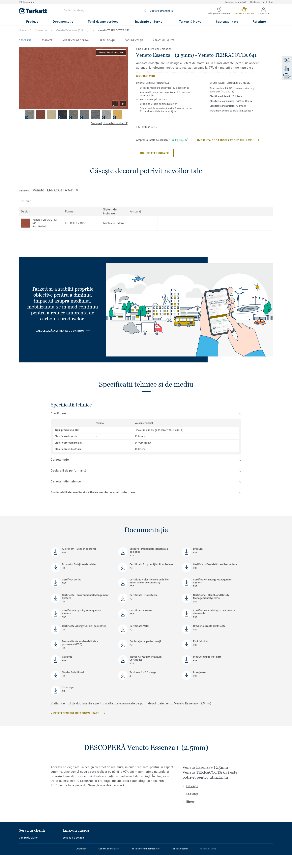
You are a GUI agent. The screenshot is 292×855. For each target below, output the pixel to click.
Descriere (25, 40)
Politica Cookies (180, 848)
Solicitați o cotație (73, 837)
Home (22, 30)
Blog (271, 2)
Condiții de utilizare (109, 848)
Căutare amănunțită (161, 11)
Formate (47, 40)
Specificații (107, 40)
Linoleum (41, 30)
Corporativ (81, 848)
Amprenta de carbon (76, 40)
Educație (192, 786)
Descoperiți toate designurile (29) (109, 123)
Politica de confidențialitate (145, 848)
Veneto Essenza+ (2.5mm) (72, 30)
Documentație (134, 40)
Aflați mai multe (163, 40)
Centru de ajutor (28, 837)
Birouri (191, 801)
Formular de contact (235, 2)
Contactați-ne (257, 2)
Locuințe (192, 794)
